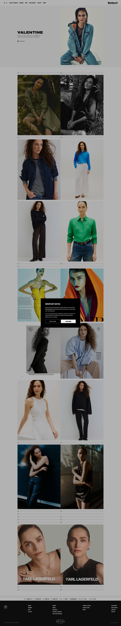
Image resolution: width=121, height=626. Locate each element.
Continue (68, 321)
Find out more (52, 321)
